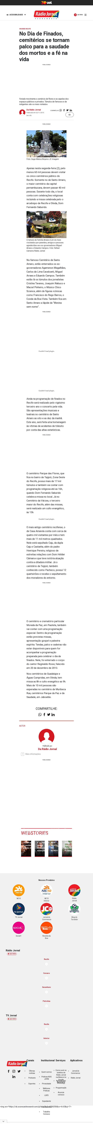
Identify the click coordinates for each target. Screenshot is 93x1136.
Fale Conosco (46, 1107)
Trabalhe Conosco (46, 1113)
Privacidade (46, 1084)
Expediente (46, 1101)
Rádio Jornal (75, 1078)
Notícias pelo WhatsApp (61, 1082)
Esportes (32, 1084)
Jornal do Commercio (75, 1072)
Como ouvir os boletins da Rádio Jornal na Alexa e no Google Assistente (61, 1076)
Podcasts (32, 1078)
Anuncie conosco (61, 1093)
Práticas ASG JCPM (47, 1078)
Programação (61, 1088)
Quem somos (46, 1072)
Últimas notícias (32, 1072)
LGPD (46, 1095)
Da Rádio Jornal (34, 110)
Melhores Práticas (46, 1089)
